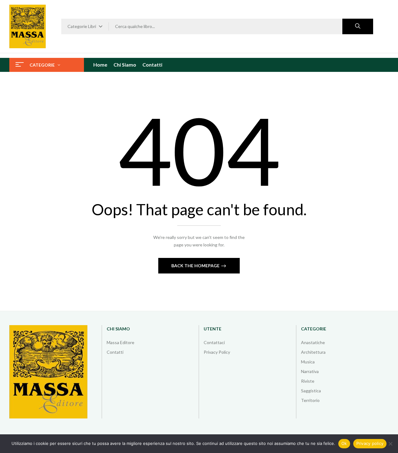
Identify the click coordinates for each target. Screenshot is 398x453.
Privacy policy (370, 443)
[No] (390, 444)
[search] (357, 26)
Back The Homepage (195, 265)
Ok (344, 443)
